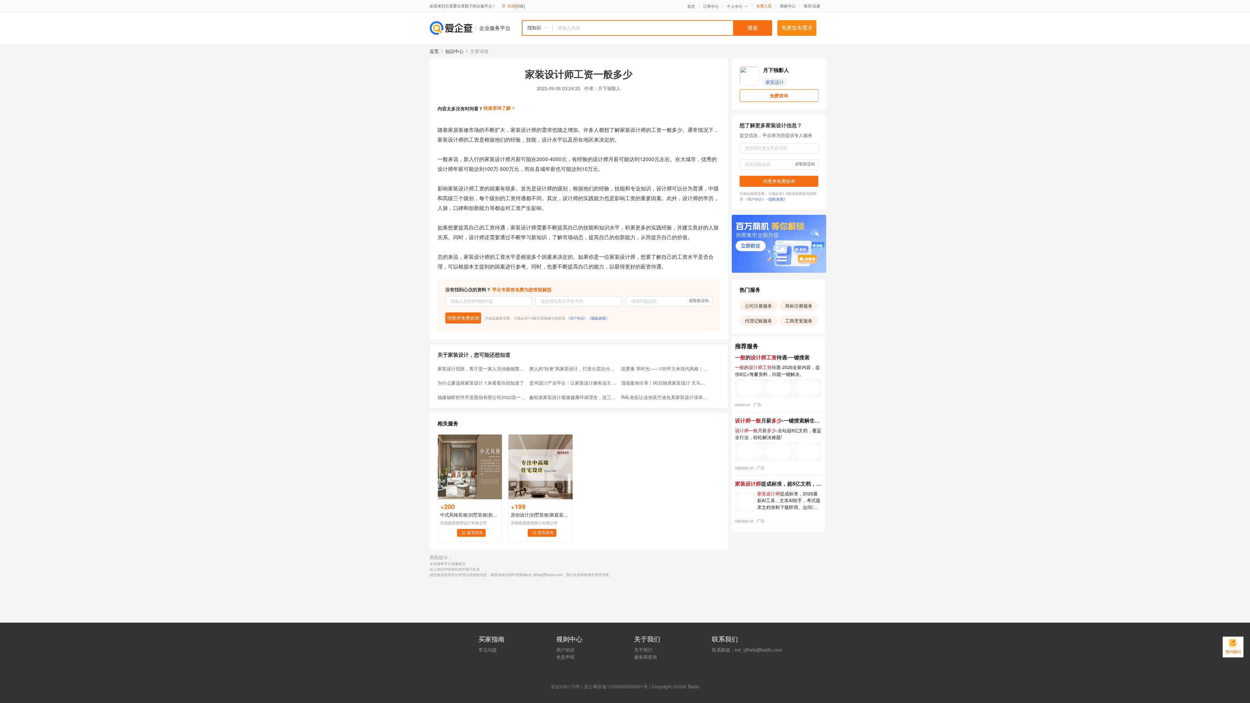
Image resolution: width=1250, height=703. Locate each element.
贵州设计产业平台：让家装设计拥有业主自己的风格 (573, 382)
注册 (816, 5)
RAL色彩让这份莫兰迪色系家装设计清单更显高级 (665, 397)
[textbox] (662, 28)
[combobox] (646, 28)
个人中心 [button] (735, 6)
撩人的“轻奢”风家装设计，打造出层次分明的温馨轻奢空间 (573, 368)
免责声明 (565, 657)
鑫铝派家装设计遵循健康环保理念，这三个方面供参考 (573, 397)
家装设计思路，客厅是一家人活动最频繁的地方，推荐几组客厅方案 (481, 368)
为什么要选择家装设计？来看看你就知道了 (481, 382)
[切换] (520, 5)
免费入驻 (764, 6)
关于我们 (643, 649)
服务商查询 (645, 657)
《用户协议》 (577, 318)
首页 (691, 6)
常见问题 (488, 649)
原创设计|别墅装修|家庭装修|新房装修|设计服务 (540, 514)
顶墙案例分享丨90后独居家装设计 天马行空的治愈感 (665, 382)
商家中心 (788, 6)
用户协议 (565, 649)
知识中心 (454, 51)
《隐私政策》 (598, 318)
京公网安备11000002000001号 (616, 686)
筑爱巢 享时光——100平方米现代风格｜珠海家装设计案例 (665, 368)
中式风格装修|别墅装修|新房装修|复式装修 (470, 514)
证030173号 (567, 686)
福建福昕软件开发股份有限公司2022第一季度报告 (481, 397)
